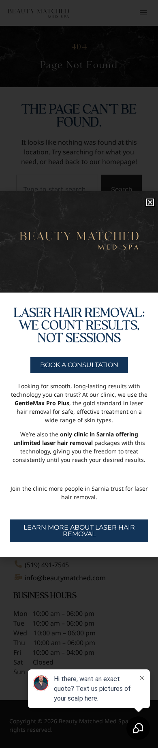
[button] (150, 202)
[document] (79, 374)
